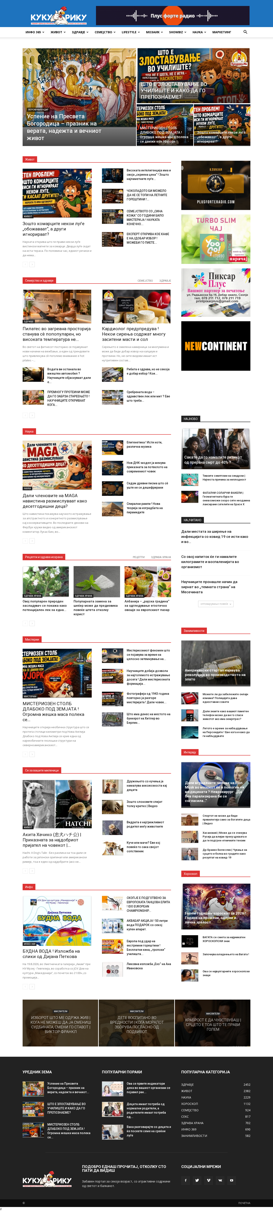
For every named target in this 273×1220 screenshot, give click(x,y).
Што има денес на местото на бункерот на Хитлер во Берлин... (148, 718)
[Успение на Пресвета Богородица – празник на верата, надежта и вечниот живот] (79, 88)
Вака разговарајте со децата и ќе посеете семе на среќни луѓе (149, 1131)
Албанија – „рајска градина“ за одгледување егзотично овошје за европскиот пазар (147, 605)
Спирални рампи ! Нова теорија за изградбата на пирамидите (145, 508)
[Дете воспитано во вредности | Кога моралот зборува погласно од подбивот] (136, 1023)
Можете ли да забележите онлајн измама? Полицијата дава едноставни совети (225, 698)
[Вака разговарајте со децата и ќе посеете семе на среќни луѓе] (112, 1132)
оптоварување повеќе (214, 604)
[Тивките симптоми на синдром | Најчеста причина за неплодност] (189, 479)
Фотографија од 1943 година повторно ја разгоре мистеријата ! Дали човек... (148, 698)
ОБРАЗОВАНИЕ (149, 78)
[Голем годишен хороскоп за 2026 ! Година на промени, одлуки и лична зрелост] (215, 906)
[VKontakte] (220, 1180)
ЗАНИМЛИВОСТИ (194, 1136)
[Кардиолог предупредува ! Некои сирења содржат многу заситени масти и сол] (136, 306)
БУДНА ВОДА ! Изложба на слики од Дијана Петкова (51, 954)
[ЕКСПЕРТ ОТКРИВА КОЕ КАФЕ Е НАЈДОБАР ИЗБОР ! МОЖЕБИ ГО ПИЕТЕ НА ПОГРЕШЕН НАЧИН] (112, 239)
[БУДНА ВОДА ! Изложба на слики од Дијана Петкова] (57, 921)
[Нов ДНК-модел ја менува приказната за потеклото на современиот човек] (112, 468)
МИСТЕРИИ (147, 122)
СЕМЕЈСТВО (103, 32)
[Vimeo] (208, 1180)
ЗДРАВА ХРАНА (161, 557)
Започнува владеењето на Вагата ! (226, 954)
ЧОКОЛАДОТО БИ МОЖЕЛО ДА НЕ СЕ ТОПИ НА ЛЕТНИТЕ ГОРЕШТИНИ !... (147, 195)
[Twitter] (197, 1180)
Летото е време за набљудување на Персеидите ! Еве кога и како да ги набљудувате (226, 732)
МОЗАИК (153, 32)
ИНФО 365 (33, 32)
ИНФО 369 (29, 943)
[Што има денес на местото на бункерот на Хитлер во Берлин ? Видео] (112, 719)
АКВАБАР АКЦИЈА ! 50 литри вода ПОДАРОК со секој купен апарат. (147, 925)
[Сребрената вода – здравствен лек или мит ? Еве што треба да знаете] (112, 397)
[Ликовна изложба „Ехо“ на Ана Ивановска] (112, 969)
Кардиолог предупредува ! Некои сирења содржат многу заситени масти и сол (134, 334)
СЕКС (185, 1116)
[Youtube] (231, 1180)
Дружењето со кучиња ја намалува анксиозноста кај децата (147, 786)
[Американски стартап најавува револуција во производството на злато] (215, 663)
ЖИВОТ (56, 32)
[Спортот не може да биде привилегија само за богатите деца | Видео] (189, 819)
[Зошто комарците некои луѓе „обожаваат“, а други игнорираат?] (222, 125)
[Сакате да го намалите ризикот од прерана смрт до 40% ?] (215, 448)
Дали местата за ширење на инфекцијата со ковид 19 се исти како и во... (214, 536)
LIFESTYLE (129, 32)
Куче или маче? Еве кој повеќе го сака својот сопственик (143, 847)
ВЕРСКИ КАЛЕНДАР (38, 110)
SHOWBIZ (176, 32)
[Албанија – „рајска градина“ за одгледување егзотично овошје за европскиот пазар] (148, 582)
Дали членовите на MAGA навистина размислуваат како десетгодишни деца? (55, 501)
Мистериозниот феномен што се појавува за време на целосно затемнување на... (148, 655)
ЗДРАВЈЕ (78, 32)
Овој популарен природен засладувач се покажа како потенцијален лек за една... (45, 605)
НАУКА (198, 32)
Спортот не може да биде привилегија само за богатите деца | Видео (226, 819)
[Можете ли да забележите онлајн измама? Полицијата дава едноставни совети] (189, 698)
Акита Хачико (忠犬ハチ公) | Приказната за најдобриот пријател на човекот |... (52, 840)
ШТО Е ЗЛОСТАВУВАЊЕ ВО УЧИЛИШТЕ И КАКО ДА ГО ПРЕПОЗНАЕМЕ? (66, 1108)
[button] (245, 32)
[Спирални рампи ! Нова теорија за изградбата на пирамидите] (112, 509)
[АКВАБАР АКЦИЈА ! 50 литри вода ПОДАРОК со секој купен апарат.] (112, 926)
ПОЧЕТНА (244, 1203)
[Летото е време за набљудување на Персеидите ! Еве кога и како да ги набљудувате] (189, 732)
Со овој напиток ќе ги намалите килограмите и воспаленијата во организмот (210, 561)
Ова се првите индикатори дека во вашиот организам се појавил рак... (148, 1088)
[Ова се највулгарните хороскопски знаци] (189, 975)
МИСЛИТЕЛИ (60, 1011)
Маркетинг (221, 32)
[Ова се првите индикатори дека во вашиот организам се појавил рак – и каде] (112, 1088)
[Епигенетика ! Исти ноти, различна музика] (112, 447)
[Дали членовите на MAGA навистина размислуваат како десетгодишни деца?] (57, 465)
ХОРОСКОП (189, 1104)
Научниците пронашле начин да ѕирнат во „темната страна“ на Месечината (209, 587)
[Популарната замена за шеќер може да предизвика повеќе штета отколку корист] (97, 582)
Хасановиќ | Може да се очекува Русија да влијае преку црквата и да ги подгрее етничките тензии (225, 836)
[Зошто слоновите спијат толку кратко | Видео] (112, 807)
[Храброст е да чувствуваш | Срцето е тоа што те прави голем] (212, 1023)
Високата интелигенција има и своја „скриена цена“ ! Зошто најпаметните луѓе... (149, 175)
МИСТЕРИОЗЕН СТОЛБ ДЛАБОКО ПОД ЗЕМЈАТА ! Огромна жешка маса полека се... (53, 711)
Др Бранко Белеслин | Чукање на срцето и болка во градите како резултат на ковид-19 (225, 853)
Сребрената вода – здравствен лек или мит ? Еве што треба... (148, 396)
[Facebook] (185, 1180)
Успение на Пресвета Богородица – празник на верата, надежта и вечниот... (68, 1088)
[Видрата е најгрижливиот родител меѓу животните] (112, 827)
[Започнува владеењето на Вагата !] (189, 958)
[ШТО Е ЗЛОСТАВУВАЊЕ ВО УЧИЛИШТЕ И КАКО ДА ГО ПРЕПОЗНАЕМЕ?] (193, 75)
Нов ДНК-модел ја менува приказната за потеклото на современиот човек (147, 467)
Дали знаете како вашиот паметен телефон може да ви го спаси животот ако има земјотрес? (226, 715)
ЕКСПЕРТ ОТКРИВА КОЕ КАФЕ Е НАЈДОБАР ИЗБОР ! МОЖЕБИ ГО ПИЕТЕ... (148, 238)
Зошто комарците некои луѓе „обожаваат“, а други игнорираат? (53, 229)
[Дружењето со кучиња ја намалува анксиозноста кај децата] (112, 786)
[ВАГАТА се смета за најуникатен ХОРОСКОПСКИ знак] (189, 941)
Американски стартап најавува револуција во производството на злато (215, 674)
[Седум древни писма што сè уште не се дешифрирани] (112, 488)
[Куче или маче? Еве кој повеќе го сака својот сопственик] (112, 848)
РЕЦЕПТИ (139, 557)
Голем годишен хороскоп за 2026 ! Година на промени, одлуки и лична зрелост (215, 917)
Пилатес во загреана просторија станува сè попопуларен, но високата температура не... (57, 334)
